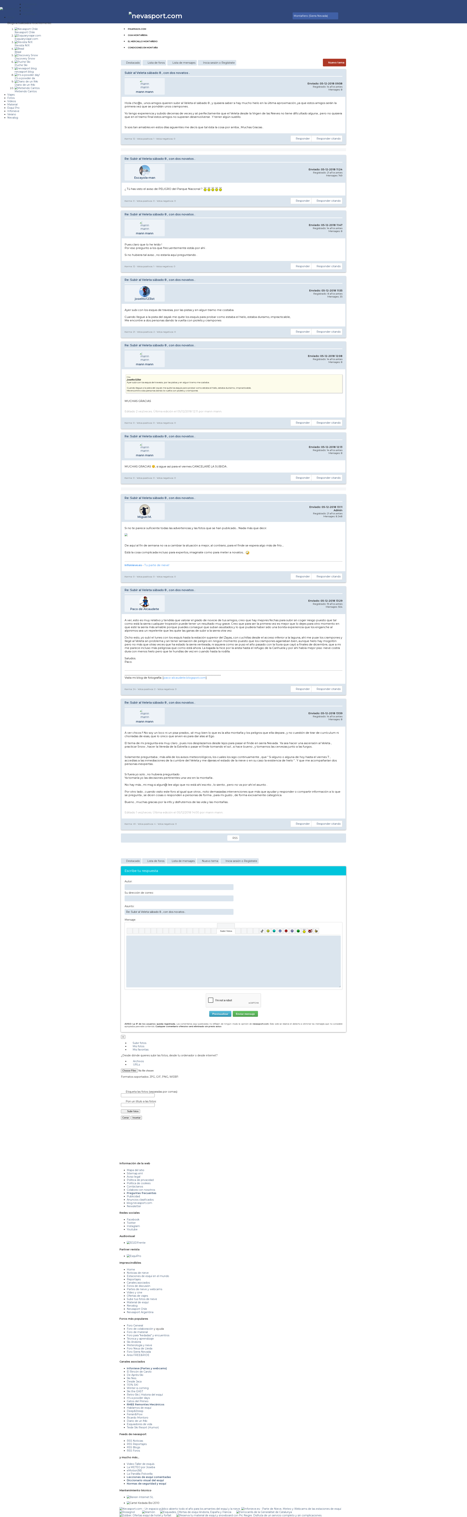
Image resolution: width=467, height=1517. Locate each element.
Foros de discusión (138, 1286)
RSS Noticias (135, 1440)
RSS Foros (133, 1450)
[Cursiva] (135, 931)
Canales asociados (138, 1282)
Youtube (132, 1229)
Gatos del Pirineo (137, 1401)
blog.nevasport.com (139, 1203)
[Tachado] (147, 931)
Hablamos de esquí (139, 1407)
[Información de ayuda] (338, 926)
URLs (136, 1064)
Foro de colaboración (140, 1328)
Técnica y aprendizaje (140, 1338)
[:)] (268, 931)
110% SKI (132, 1384)
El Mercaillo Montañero (143, 41)
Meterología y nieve (139, 1345)
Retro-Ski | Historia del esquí (145, 1394)
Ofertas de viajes (137, 1295)
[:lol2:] (274, 931)
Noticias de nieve (138, 1272)
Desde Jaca (134, 1381)
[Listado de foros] (281, 16)
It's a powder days (138, 1398)
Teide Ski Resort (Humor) (143, 1427)
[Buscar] (289, 16)
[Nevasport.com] (11, 8)
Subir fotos (139, 1043)
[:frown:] (280, 931)
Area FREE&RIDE (138, 1355)
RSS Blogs (133, 1447)
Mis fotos (138, 1046)
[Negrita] (129, 931)
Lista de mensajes (183, 62)
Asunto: (129, 906)
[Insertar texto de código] (196, 931)
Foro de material (137, 1332)
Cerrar (125, 1117)
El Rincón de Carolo (139, 1371)
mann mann (144, 92)
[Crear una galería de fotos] (238, 931)
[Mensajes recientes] (279, 16)
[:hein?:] (304, 931)
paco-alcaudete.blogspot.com (184, 677)
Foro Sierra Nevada (139, 1351)
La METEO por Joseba (141, 1467)
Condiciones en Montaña (143, 47)
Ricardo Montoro (137, 1417)
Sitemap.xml (135, 1173)
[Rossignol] (127, 1512)
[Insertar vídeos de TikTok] (262, 931)
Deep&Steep (135, 1411)
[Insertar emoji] (338, 938)
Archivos (138, 1061)
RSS (235, 838)
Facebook (133, 1219)
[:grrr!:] (286, 931)
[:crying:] (298, 931)
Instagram (133, 1226)
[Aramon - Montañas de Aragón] (148, 1512)
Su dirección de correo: (139, 892)
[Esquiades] (195, 1512)
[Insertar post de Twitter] (256, 931)
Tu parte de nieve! (156, 565)
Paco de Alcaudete (144, 609)
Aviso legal (133, 1176)
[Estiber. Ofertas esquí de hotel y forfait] (145, 1515)
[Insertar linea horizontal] (184, 931)
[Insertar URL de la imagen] (208, 931)
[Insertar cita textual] (190, 931)
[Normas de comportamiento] (284, 16)
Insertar (136, 1117)
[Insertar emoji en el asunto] (231, 912)
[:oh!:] (292, 931)
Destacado (133, 62)
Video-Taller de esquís (140, 1464)
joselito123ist (145, 299)
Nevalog (132, 1305)
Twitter (131, 1222)
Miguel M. (145, 517)
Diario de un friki (137, 1421)
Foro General (135, 1325)
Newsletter (134, 1206)
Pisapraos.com (137, 29)
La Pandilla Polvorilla (140, 1473)
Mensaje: (130, 919)
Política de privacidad (140, 1180)
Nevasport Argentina (140, 1312)
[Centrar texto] (202, 931)
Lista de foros (156, 62)
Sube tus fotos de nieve (142, 1299)
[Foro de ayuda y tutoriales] (286, 16)
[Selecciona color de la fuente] (166, 931)
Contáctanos (135, 1186)
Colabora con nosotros (141, 1189)
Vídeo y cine (134, 1292)
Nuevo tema (336, 62)
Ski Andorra (134, 1342)
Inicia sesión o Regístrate (219, 62)
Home (131, 1269)
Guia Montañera (137, 35)
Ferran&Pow (134, 1414)
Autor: (128, 881)
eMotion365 (134, 1470)
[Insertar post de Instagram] (250, 931)
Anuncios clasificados (140, 1199)
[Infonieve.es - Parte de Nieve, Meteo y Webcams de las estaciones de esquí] (291, 1508)
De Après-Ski (135, 1375)
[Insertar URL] (178, 931)
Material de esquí (137, 1302)
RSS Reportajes (137, 1444)
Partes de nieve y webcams (144, 1289)
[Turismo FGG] (264, 1512)
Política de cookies (138, 1183)
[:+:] (316, 931)
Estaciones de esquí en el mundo (148, 1276)
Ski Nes (131, 1378)
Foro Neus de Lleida (139, 1348)
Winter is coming (138, 1388)
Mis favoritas (140, 1049)
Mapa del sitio (135, 1170)
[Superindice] (160, 931)
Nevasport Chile (137, 1309)
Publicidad (133, 1196)
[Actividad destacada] (276, 16)
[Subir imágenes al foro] (226, 926)
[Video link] (214, 931)
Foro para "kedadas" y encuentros (148, 1335)
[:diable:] (310, 931)
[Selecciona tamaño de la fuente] (172, 931)
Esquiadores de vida (139, 1424)
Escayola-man (144, 177)
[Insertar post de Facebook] (244, 931)
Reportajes (134, 1279)
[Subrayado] (141, 931)
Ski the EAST (135, 1391)
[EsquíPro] (134, 1256)
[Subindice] (154, 931)
